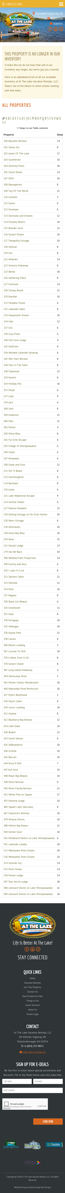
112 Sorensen (11, 209)
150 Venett (10, 377)
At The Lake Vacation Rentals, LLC (19, 21)
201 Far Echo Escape (15, 439)
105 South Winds (13, 172)
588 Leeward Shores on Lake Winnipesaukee (28, 888)
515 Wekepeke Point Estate (19, 850)
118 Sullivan (10, 246)
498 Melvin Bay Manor (16, 825)
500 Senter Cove (13, 831)
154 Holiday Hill (12, 383)
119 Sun (8, 253)
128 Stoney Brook (13, 290)
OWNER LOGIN (56, 18)
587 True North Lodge (16, 881)
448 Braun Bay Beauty (16, 775)
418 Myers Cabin (13, 701)
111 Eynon (9, 203)
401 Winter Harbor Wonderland (21, 682)
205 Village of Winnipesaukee (20, 446)
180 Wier (8, 421)
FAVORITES (58, 23)
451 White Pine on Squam (18, 794)
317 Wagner (10, 595)
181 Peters (10, 427)
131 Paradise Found (14, 302)
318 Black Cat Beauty (15, 601)
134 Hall (8, 321)
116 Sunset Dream (14, 234)
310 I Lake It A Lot (14, 570)
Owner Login (33, 1014)
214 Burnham (11, 483)
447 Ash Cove (11, 769)
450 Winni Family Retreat (17, 788)
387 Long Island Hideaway (18, 670)
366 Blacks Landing (14, 645)
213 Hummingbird (13, 477)
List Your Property (32, 987)
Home (32, 978)
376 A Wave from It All (16, 657)
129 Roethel (10, 296)
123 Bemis (9, 271)
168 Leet (8, 408)
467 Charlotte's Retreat (16, 813)
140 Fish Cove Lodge (15, 340)
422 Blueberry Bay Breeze (18, 719)
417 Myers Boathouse (15, 695)
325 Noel (9, 614)
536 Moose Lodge (13, 875)
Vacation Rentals (32, 982)
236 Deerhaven (12, 526)
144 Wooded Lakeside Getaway (21, 352)
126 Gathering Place (15, 278)
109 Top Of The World (16, 190)
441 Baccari (10, 757)
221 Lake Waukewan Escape (19, 495)
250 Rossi (9, 539)
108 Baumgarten (13, 184)
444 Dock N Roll (12, 763)
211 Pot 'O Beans (13, 470)
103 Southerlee (12, 159)
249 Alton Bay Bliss (14, 533)
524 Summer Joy (13, 863)
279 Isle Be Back (13, 551)
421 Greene (10, 713)
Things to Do (32, 1000)
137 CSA (8, 327)
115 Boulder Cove (13, 228)
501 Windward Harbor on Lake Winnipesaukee (29, 838)
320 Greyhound (12, 607)
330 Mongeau (11, 620)
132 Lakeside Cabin (14, 309)
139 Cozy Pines (12, 334)
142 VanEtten (11, 346)
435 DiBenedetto (13, 744)
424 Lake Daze (12, 726)
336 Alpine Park (12, 632)
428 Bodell (10, 732)
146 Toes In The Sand (15, 365)
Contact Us (32, 991)
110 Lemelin (10, 197)
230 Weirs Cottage (14, 520)
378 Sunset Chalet (14, 663)
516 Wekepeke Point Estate (19, 856)
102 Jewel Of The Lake (16, 153)
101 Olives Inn (11, 147)
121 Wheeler (11, 259)
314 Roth (9, 589)
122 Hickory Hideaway (16, 265)
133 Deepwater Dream (16, 315)
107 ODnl (9, 178)
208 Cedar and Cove (14, 464)
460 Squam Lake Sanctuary (18, 807)
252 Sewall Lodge (13, 545)
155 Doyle (9, 390)
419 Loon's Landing (14, 707)
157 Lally (9, 396)
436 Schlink (10, 750)
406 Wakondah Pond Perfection (21, 688)
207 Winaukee (11, 458)
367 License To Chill (15, 651)
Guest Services (32, 1005)
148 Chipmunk (11, 371)
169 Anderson (11, 414)
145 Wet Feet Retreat (16, 358)
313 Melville (10, 583)
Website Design (20, 1187)
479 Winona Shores (14, 819)
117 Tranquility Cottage (16, 240)
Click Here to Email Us (34, 1052)
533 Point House (13, 869)
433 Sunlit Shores (13, 738)
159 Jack (8, 402)
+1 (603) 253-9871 (13, 4)
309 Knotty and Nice (15, 564)
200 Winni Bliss (12, 433)
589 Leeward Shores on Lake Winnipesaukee (28, 894)
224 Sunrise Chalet (14, 502)
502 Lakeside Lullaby (15, 844)
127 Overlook (11, 284)
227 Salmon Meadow (15, 508)
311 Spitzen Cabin (14, 576)
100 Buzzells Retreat (15, 141)
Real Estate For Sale (33, 996)
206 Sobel (9, 452)
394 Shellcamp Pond (15, 676)
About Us (32, 1009)
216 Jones (9, 489)
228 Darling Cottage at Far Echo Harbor (25, 514)
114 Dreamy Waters (14, 222)
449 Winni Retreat (14, 782)
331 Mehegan (11, 626)
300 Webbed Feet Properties (20, 558)
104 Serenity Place (14, 165)
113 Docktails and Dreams (18, 215)
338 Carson (10, 638)
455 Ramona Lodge (14, 800)
